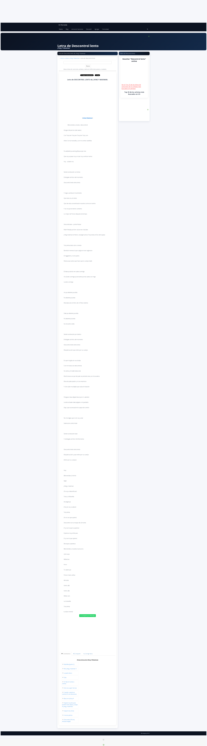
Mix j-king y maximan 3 (70, 669)
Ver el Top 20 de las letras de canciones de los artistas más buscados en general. (131, 87)
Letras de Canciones (77, 29)
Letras (66, 58)
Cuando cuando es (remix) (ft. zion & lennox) (69, 693)
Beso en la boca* (69, 698)
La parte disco (68, 673)
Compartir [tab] (77, 654)
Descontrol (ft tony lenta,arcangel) (68, 720)
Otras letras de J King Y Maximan (87, 660)
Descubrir (89, 29)
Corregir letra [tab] (89, 654)
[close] (103, 739)
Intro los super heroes (70, 688)
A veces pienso (68, 715)
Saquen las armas (69, 711)
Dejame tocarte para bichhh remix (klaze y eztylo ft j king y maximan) (70, 704)
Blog (67, 29)
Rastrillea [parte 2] (69, 664)
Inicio (62, 58)
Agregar (97, 29)
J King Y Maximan (74, 58)
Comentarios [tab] (66, 654)
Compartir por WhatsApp (88, 615)
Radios (61, 29)
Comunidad (105, 29)
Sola (65, 677)
